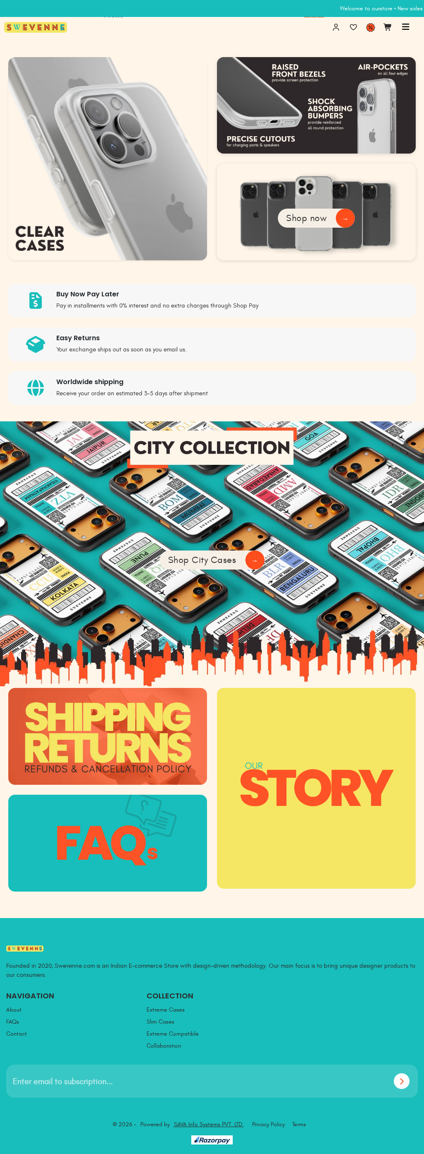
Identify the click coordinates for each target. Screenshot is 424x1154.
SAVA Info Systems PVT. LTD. (209, 1124)
